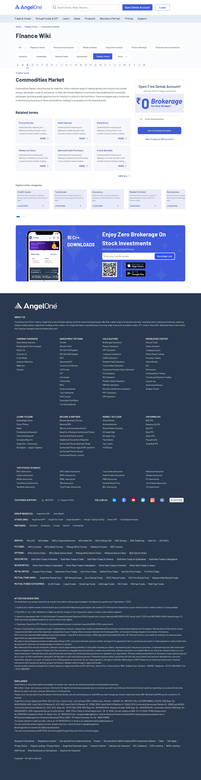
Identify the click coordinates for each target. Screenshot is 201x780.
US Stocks (64, 369)
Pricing (129, 18)
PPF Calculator (109, 392)
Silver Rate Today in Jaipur (142, 565)
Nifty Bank (43, 540)
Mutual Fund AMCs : (25, 577)
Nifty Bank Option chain (60, 552)
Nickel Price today (109, 571)
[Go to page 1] (18, 216)
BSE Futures (116, 546)
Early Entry (102, 122)
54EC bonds (65, 396)
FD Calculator (109, 373)
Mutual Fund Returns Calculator (117, 389)
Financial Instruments (64, 47)
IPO (147, 365)
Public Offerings (139, 47)
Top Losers (108, 443)
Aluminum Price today (66, 571)
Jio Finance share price (156, 483)
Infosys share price (154, 475)
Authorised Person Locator (72, 455)
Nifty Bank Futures (54, 546)
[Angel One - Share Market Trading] (28, 7)
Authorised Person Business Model (75, 443)
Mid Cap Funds (138, 583)
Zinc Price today (88, 571)
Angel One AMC (43, 513)
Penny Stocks (26, 122)
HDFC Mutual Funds (115, 577)
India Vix (152, 540)
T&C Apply (172, 741)
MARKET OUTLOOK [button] (112, 416)
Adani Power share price (113, 475)
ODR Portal (19, 750)
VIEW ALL (123, 176)
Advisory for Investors (119, 745)
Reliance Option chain (115, 552)
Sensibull (33, 525)
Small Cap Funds (87, 583)
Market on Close (27, 150)
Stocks (63, 342)
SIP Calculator (109, 350)
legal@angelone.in (91, 724)
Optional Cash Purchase (70, 150)
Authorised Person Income (71, 436)
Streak (56, 525)
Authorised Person (154, 385)
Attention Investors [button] (26, 598)
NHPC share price (67, 475)
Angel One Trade (56, 519)
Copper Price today (42, 571)
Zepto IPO (150, 436)
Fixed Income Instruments (168, 47)
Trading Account (153, 350)
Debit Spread (65, 122)
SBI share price (66, 483)
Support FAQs (67, 500)
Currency (23, 56)
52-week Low (109, 436)
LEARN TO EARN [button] (25, 416)
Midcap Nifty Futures (77, 546)
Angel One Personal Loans (75, 745)
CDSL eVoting (156, 745)
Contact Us (22, 354)
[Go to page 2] (21, 216)
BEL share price (110, 487)
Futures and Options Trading (158, 377)
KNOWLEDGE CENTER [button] (157, 338)
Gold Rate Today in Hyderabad (131, 559)
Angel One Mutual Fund (50, 577)
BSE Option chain (138, 552)
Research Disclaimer (24, 741)
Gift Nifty (164, 540)
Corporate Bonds (67, 389)
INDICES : (19, 540)
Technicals (61, 191)
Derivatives (82, 56)
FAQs (161, 741)
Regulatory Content (47, 741)
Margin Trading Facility (94, 519)
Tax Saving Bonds (68, 404)
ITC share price (152, 479)
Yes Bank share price (26, 487)
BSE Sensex (121, 540)
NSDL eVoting (173, 745)
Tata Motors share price (27, 483)
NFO (62, 358)
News (77, 18)
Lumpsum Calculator (112, 354)
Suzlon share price (25, 475)
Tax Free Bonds (67, 392)
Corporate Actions (114, 47)
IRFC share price (24, 471)
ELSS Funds (54, 583)
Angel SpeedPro (73, 519)
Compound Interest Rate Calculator (118, 369)
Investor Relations (25, 361)
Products (90, 18)
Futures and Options (69, 365)
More (120, 56)
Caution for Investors (70, 750)
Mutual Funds (61, 56)
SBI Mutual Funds (73, 577)
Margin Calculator (110, 346)
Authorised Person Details (71, 451)
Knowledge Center (25, 420)
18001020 (49, 500)
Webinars (21, 365)
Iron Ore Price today (131, 571)
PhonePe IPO (151, 440)
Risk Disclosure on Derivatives (42, 750)
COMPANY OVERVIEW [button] (27, 338)
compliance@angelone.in (87, 714)
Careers (20, 369)
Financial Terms (37, 47)
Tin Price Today (151, 571)
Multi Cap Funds (156, 583)
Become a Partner (110, 18)
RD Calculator (109, 377)
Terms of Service (85, 730)
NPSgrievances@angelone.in (27, 717)
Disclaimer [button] (20, 681)
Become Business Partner (71, 420)
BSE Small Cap (137, 540)
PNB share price (110, 479)
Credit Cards (24, 191)
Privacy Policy (68, 730)
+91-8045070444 (63, 721)
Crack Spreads (105, 150)
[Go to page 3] (24, 216)
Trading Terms (102, 56)
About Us (21, 350)
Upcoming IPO (66, 361)
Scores (97, 741)
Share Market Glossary (113, 428)
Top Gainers (108, 439)
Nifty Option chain (37, 552)
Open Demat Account (137, 7)
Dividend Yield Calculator (114, 361)
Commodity (41, 56)
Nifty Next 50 (85, 540)
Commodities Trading (155, 373)
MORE (43, 138)
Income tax (151, 381)
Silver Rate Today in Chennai (112, 565)
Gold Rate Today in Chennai (100, 559)
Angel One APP (38, 519)
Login (162, 7)
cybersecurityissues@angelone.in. (98, 721)
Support (142, 18)
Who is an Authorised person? (73, 428)
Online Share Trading (155, 354)
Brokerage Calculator (112, 342)
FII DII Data (107, 447)
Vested (66, 525)
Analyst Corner (152, 389)
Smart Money (22, 424)
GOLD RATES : (21, 559)
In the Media (22, 358)
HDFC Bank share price (70, 471)
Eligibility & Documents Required (74, 439)
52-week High (109, 432)
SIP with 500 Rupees (69, 354)
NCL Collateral (140, 745)
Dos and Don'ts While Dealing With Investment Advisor (130, 741)
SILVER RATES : (22, 565)
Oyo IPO (149, 428)
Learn (66, 18)
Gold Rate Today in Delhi (72, 559)
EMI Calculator (109, 396)
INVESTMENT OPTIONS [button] (71, 338)
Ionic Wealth (58, 513)
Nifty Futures (34, 546)
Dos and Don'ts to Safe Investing (75, 741)
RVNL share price (67, 479)
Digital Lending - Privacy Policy (45, 745)
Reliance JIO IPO (153, 424)
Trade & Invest (22, 18)
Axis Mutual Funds (94, 577)
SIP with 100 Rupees (69, 350)
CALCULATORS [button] (110, 338)
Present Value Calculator (114, 381)
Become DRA (65, 424)
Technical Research (25, 436)
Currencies (64, 377)
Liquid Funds (69, 583)
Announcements (110, 424)
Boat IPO (150, 432)
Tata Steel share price (113, 471)
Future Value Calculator (113, 365)
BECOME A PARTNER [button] (70, 416)
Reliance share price (154, 471)
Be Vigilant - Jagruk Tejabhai (29, 447)
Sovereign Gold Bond (69, 400)
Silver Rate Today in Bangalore (80, 565)
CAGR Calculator (110, 358)
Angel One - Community (27, 443)
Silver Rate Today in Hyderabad (48, 565)
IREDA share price (24, 479)
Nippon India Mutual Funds (165, 577)
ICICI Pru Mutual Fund (138, 577)
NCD (62, 385)
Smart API (112, 519)
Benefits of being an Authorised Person (77, 432)
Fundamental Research (27, 432)
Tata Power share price (70, 487)
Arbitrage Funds (106, 583)
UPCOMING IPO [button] (153, 416)
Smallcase (45, 525)
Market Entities (90, 47)
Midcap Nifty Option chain (88, 552)
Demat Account (153, 346)
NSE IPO (149, 420)
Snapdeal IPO (152, 443)
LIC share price (152, 487)
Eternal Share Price (111, 483)
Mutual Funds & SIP (47, 18)
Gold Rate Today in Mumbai (44, 559)
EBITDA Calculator (111, 385)
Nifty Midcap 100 (103, 540)
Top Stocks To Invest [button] (29, 467)
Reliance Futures (98, 546)
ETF (61, 373)
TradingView (78, 525)
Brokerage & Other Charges (29, 346)
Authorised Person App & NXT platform (77, 447)
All (20, 47)
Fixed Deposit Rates (129, 519)
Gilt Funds (122, 583)
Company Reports (25, 439)
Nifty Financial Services (63, 540)
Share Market (152, 361)
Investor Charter (98, 745)
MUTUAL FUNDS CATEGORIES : (29, 583)
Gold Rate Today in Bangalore (163, 559)
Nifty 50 (31, 540)
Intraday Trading (153, 358)
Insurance (97, 191)
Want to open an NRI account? (159, 139)
